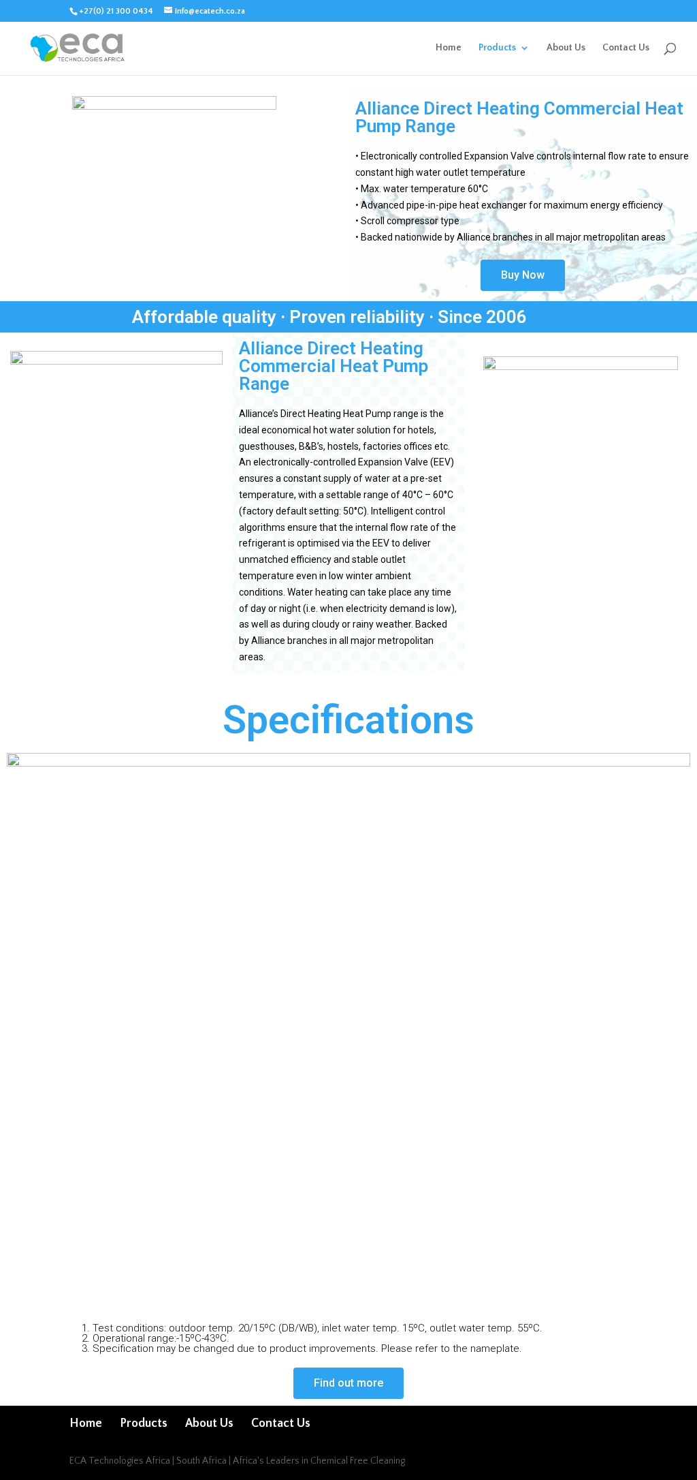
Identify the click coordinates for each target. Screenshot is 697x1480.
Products (497, 48)
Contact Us (625, 48)
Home (448, 48)
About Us (566, 48)
